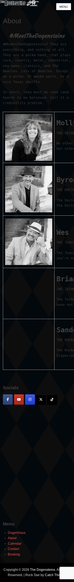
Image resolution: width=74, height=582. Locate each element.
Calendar (14, 543)
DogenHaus (16, 532)
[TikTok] (52, 399)
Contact (13, 549)
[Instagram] (30, 399)
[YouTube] (19, 399)
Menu (63, 6)
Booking (14, 554)
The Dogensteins (42, 569)
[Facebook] (8, 399)
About (12, 538)
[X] (41, 399)
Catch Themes (55, 575)
